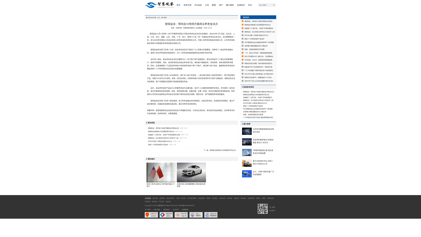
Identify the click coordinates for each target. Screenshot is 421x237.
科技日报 (154, 201)
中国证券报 (201, 198)
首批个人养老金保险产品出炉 (158, 144)
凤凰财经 (236, 198)
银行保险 (230, 5)
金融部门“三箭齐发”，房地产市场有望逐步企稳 (164, 135)
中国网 (258, 198)
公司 (207, 5)
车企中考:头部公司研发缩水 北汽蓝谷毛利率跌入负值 (259, 74)
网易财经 (243, 198)
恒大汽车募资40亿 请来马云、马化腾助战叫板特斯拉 (259, 56)
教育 (214, 5)
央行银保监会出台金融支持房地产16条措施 (259, 42)
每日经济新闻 (170, 198)
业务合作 (176, 209)
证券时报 (162, 198)
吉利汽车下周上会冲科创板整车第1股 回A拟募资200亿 (259, 81)
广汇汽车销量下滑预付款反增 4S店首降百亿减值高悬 (259, 70)
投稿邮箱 (185, 209)
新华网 (183, 198)
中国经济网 (251, 198)
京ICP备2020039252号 (186, 205)
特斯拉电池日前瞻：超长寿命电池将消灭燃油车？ (259, 63)
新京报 (208, 198)
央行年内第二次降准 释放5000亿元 (160, 141)
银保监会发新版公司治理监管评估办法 (161, 131)
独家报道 (166, 209)
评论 (250, 5)
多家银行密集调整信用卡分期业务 (256, 46)
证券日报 (155, 198)
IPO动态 (198, 5)
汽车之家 (161, 201)
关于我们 (148, 209)
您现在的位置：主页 (154, 17)
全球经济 (241, 5)
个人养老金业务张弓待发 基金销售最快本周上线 (259, 117)
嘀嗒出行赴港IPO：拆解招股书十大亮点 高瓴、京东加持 (259, 77)
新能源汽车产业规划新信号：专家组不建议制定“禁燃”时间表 (259, 67)
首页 (178, 5)
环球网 (263, 198)
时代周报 (214, 198)
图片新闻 (157, 209)
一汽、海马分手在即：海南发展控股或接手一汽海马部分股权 (259, 53)
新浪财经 (229, 198)
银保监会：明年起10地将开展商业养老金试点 (163, 128)
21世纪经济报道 (191, 198)
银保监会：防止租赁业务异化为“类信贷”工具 (163, 138)
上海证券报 (222, 198)
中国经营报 (270, 198)
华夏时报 (147, 201)
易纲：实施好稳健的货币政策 (254, 49)
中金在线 (168, 201)
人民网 (178, 198)
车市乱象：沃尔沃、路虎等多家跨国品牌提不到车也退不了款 (259, 60)
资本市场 (187, 5)
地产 (221, 5)
